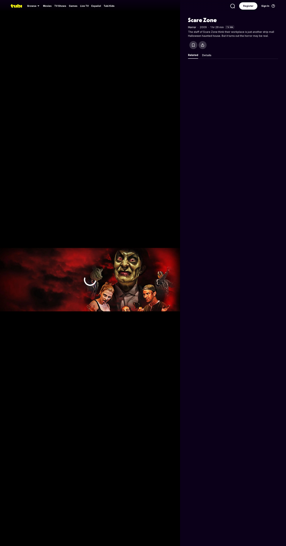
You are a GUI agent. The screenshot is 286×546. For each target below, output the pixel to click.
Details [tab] (206, 55)
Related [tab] (193, 55)
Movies (47, 5)
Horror (192, 27)
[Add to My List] (193, 45)
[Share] (203, 45)
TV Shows (60, 5)
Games (73, 5)
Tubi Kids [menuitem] (109, 5)
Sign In (265, 5)
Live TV (84, 5)
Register (248, 5)
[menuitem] (34, 6)
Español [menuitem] (96, 5)
